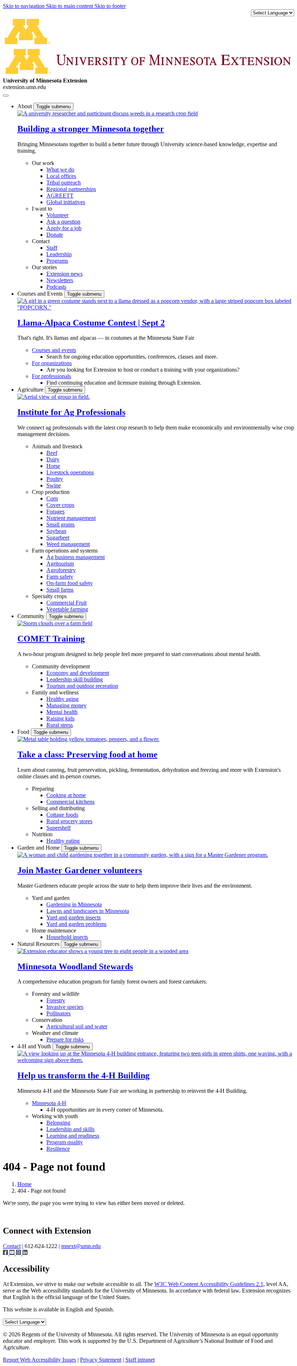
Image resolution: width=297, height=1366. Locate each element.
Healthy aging (62, 699)
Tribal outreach (63, 182)
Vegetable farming (67, 609)
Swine (53, 485)
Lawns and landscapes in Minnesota (87, 911)
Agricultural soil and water (76, 1026)
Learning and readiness (72, 1136)
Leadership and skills (70, 1129)
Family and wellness (55, 692)
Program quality (64, 1142)
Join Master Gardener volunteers (79, 870)
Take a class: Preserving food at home (87, 754)
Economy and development (77, 673)
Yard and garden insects (73, 917)
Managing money (66, 705)
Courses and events (54, 350)
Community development (61, 666)
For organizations (52, 363)
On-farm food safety (69, 583)
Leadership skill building (74, 679)
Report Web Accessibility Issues (39, 1360)
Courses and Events (40, 294)
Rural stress (59, 725)
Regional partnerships (71, 189)
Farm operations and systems (65, 550)
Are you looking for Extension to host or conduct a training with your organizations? (142, 370)
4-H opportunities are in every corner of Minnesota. (105, 1110)
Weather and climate (55, 1033)
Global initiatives (65, 202)
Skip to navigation (24, 6)
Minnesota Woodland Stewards (75, 966)
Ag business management (75, 557)
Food (24, 732)
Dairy (52, 459)
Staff (51, 248)
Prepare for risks (65, 1039)
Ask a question (63, 222)
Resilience (58, 1149)
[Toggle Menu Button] (6, 95)
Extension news (64, 274)
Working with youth (55, 1116)
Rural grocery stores (69, 821)
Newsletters (59, 280)
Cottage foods (62, 815)
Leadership (59, 254)
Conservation (47, 1020)
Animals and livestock (57, 446)
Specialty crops (49, 596)
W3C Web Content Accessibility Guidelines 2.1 (208, 1284)
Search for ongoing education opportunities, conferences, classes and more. (132, 357)
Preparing (43, 789)
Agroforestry (61, 570)
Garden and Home (39, 848)
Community (31, 616)
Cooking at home (66, 795)
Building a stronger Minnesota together (90, 129)
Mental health (62, 712)
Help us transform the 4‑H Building (83, 1075)
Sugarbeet (57, 537)
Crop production (51, 492)
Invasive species (64, 1007)
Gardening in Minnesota (74, 904)
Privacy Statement (100, 1360)
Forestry (55, 1000)
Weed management (68, 544)
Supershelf (58, 828)
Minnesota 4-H (49, 1103)
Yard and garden (51, 898)
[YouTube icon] (12, 1253)
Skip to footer (110, 6)
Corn (52, 498)
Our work (43, 163)
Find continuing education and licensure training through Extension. (123, 383)
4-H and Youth (35, 1046)
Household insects (67, 937)
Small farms (60, 590)
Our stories (44, 267)
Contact (41, 241)
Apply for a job (63, 228)
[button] (107, 113)
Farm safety (59, 577)
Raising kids (60, 718)
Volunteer (57, 215)
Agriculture (31, 389)
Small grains (60, 524)
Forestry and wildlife (55, 994)
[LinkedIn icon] (25, 1253)
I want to (42, 209)
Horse (53, 466)
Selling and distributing (58, 808)
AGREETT (60, 196)
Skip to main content (70, 6)
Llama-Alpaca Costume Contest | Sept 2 (91, 322)
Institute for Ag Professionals (71, 412)
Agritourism (60, 564)
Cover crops (60, 505)
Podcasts (56, 287)
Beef (51, 453)
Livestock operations (70, 472)
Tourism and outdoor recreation (82, 686)
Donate (54, 235)
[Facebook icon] (6, 1253)
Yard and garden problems (76, 924)
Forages (55, 511)
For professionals (51, 376)
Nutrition (42, 834)
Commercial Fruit (66, 603)
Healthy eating (63, 841)
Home (24, 1184)
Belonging (58, 1123)
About (25, 106)
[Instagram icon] (19, 1253)
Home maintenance (54, 930)
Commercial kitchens (70, 802)
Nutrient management (71, 518)
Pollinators (58, 1013)
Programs (57, 261)
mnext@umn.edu (81, 1246)
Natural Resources (39, 944)
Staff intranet (140, 1360)
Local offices (61, 176)
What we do (60, 169)
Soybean (56, 531)
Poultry (54, 479)
